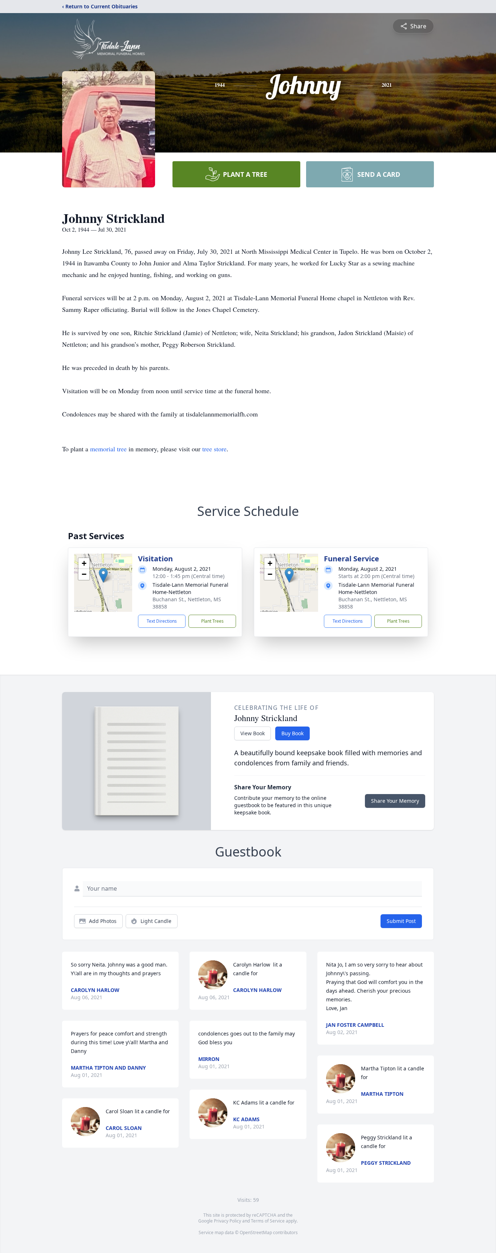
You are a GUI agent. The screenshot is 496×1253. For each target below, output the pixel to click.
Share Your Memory (395, 800)
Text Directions (162, 621)
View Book (252, 733)
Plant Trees (212, 621)
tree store (214, 448)
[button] (103, 575)
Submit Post (401, 921)
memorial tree (108, 448)
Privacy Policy (227, 1221)
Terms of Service (268, 1221)
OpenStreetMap (256, 1232)
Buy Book (292, 733)
